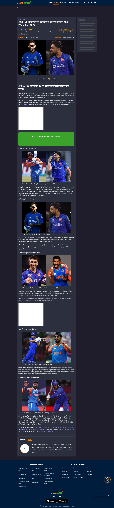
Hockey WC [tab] (63, 2)
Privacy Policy (77, 474)
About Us (64, 471)
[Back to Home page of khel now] (24, 3)
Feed (88, 468)
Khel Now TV (90, 474)
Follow (30, 29)
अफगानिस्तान (24, 104)
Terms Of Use (65, 477)
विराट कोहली (21, 237)
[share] (54, 79)
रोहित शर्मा (33, 187)
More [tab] (77, 2)
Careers (75, 468)
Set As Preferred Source (67, 29)
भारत (25, 100)
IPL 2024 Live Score (54, 427)
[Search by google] (80, 3)
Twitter (30, 429)
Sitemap (89, 471)
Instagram (36, 429)
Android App (66, 429)
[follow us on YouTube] (60, 497)
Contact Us (65, 474)
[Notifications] (91, 2)
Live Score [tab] (71, 2)
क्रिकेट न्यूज (21, 19)
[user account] (95, 2)
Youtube (42, 429)
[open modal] (108, 480)
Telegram (50, 431)
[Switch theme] (84, 2)
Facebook (24, 429)
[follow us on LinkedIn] (64, 497)
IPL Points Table (68, 427)
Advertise (75, 471)
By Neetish (22, 29)
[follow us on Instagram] (54, 497)
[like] (38, 79)
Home (63, 468)
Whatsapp (42, 431)
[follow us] (49, 79)
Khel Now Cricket (40, 427)
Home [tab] (50, 2)
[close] (109, 495)
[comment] (44, 79)
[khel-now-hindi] (88, 2)
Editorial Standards (78, 477)
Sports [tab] (56, 2)
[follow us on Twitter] (57, 497)
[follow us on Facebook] (50, 497)
